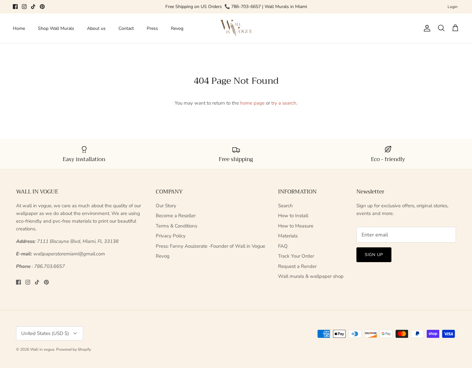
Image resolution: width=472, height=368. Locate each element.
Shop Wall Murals (56, 28)
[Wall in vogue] (236, 28)
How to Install (293, 215)
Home (19, 28)
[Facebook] (15, 6)
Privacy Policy (171, 236)
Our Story (166, 205)
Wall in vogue (42, 349)
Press (152, 28)
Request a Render (297, 266)
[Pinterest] (42, 6)
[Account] (426, 28)
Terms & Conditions (176, 226)
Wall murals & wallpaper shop (311, 276)
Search (285, 205)
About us (96, 28)
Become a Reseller (176, 215)
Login (453, 6)
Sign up (374, 255)
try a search (283, 103)
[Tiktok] (33, 6)
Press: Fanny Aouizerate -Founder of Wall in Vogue (210, 246)
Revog (177, 28)
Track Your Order (296, 256)
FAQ (283, 246)
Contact (126, 28)
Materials (288, 236)
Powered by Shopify (73, 349)
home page (252, 103)
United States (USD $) (45, 333)
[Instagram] (24, 6)
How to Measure (295, 226)
